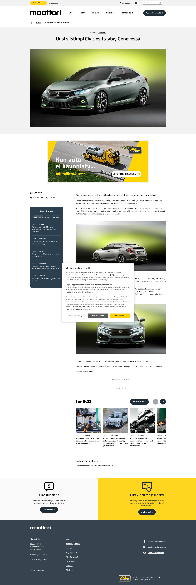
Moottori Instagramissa (157, 547)
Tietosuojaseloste (37, 570)
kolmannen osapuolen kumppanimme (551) (98, 275)
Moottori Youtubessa (156, 552)
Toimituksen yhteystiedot (40, 559)
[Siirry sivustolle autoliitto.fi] (125, 578)
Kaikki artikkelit (138, 401)
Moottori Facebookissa (156, 541)
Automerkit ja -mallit (153, 13)
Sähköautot (70, 561)
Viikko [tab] (47, 216)
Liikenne (141, 435)
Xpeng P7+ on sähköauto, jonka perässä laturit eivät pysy (45, 255)
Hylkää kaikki (98, 315)
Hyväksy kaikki (120, 315)
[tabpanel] (46, 252)
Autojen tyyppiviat (73, 543)
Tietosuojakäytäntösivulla (81, 307)
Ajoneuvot (102, 33)
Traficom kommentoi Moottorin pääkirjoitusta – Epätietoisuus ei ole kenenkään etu (44, 229)
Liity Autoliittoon (37, 3)
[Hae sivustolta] (160, 2)
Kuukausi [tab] (55, 216)
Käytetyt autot (71, 552)
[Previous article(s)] (156, 402)
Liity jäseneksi (146, 512)
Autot (68, 539)
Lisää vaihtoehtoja (76, 315)
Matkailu (69, 570)
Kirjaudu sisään (126, 3)
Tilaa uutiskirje (53, 3)
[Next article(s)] (163, 402)
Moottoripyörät (72, 556)
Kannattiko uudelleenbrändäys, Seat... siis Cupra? (46, 279)
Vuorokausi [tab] (38, 216)
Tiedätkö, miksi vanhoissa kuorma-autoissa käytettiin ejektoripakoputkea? (45, 267)
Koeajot (69, 548)
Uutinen (38, 23)
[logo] (45, 14)
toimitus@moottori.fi (38, 554)
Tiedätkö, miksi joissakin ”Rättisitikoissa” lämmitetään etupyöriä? (46, 242)
